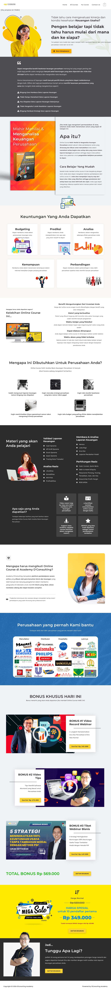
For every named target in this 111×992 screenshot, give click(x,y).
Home (65, 5)
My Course (85, 5)
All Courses (74, 5)
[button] (79, 746)
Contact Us (96, 5)
